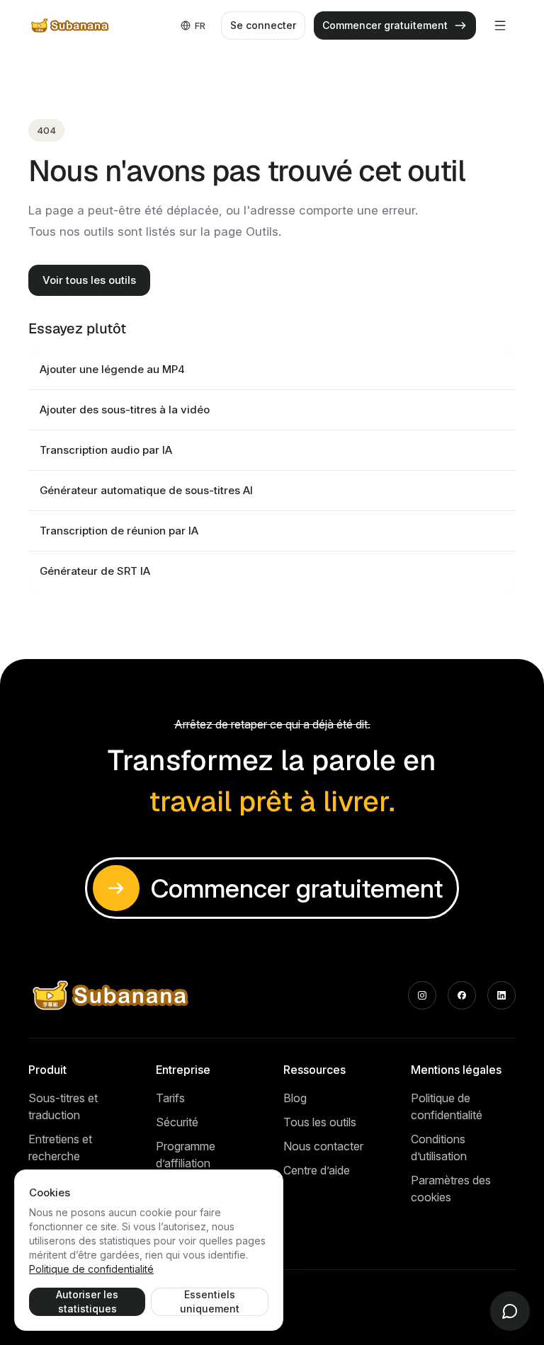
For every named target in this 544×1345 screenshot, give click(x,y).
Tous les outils (319, 1122)
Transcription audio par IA (106, 450)
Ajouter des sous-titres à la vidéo (125, 409)
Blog (295, 1098)
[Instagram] (422, 995)
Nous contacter (323, 1146)
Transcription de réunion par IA (119, 530)
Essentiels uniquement (209, 1301)
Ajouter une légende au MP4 (112, 369)
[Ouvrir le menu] (500, 25)
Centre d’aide (316, 1170)
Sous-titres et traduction (63, 1106)
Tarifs (170, 1098)
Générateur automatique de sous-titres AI (146, 490)
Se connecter (263, 25)
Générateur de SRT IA (95, 571)
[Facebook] (462, 995)
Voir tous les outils (89, 280)
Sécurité (177, 1122)
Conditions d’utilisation (439, 1147)
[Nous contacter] (510, 1311)
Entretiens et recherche (60, 1147)
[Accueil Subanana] (70, 25)
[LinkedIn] (501, 995)
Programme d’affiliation (185, 1154)
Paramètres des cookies (451, 1188)
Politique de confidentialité (446, 1106)
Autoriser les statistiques (87, 1301)
